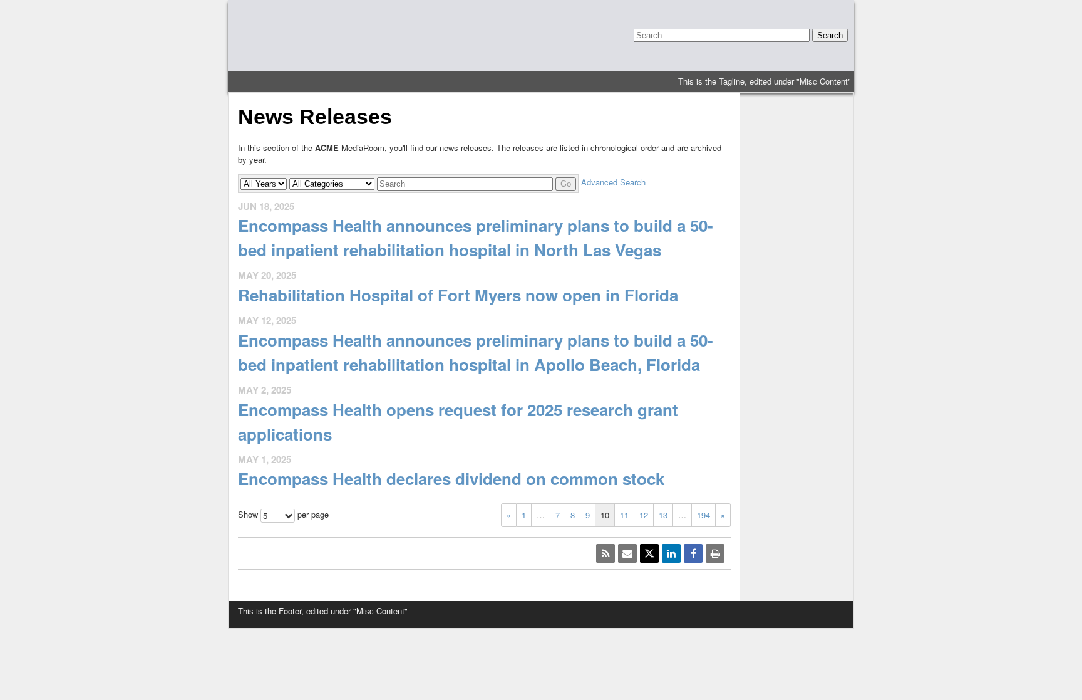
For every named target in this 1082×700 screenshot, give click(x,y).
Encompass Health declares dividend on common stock (451, 478)
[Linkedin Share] (671, 553)
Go (565, 184)
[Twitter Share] (649, 553)
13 (663, 515)
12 (643, 515)
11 (624, 515)
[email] (627, 553)
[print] (715, 553)
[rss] (605, 553)
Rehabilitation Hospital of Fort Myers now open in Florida (458, 294)
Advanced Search (613, 182)
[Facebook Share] (693, 553)
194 (703, 515)
